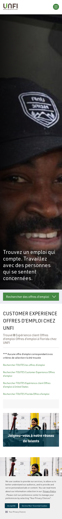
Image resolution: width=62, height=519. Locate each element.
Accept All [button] (11, 506)
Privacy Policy (49, 491)
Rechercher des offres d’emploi (27, 297)
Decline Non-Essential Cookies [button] (34, 506)
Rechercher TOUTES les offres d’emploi (24, 364)
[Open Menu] (56, 7)
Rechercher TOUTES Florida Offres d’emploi (26, 393)
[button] (15, 511)
